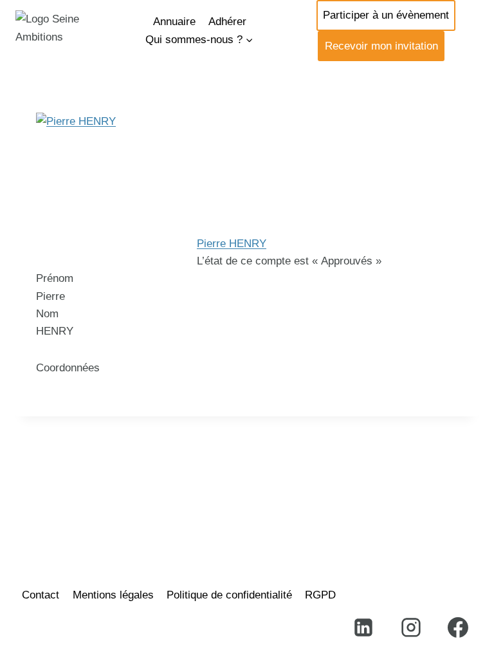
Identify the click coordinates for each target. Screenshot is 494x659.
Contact (40, 595)
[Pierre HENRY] (247, 174)
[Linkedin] (363, 627)
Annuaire (174, 21)
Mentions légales (113, 595)
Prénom (54, 278)
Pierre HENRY (231, 243)
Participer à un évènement (386, 15)
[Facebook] (458, 627)
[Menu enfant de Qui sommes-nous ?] (199, 39)
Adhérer (227, 21)
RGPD (320, 595)
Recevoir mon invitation (381, 46)
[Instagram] (411, 627)
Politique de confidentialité (229, 595)
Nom (47, 314)
